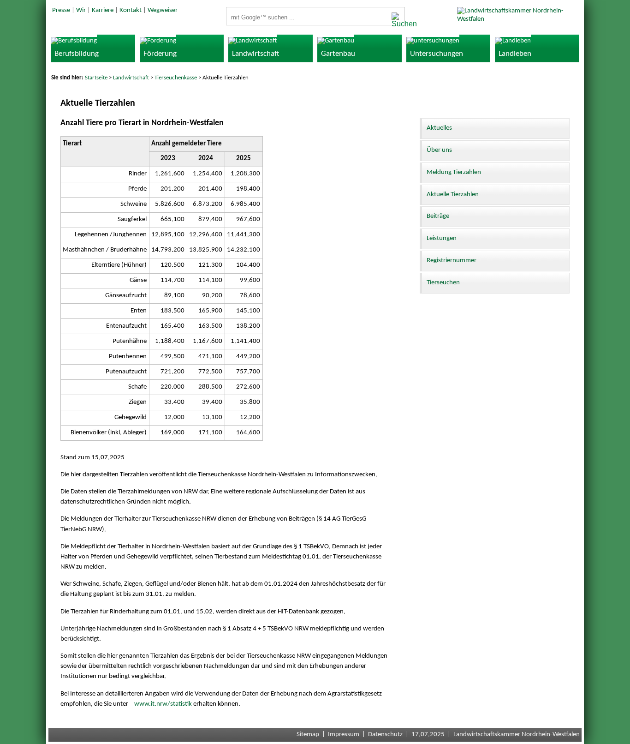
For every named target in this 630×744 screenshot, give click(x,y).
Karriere (102, 10)
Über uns (439, 150)
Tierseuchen (443, 282)
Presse (61, 10)
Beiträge (438, 216)
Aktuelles (439, 128)
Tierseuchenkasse (176, 78)
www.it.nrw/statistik (163, 704)
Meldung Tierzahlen (454, 172)
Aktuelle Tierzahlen (453, 194)
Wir (81, 10)
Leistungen (442, 238)
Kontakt (130, 10)
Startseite (96, 78)
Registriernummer (451, 260)
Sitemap (308, 734)
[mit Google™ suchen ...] (395, 20)
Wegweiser (163, 10)
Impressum (343, 734)
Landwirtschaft (131, 78)
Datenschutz (385, 734)
